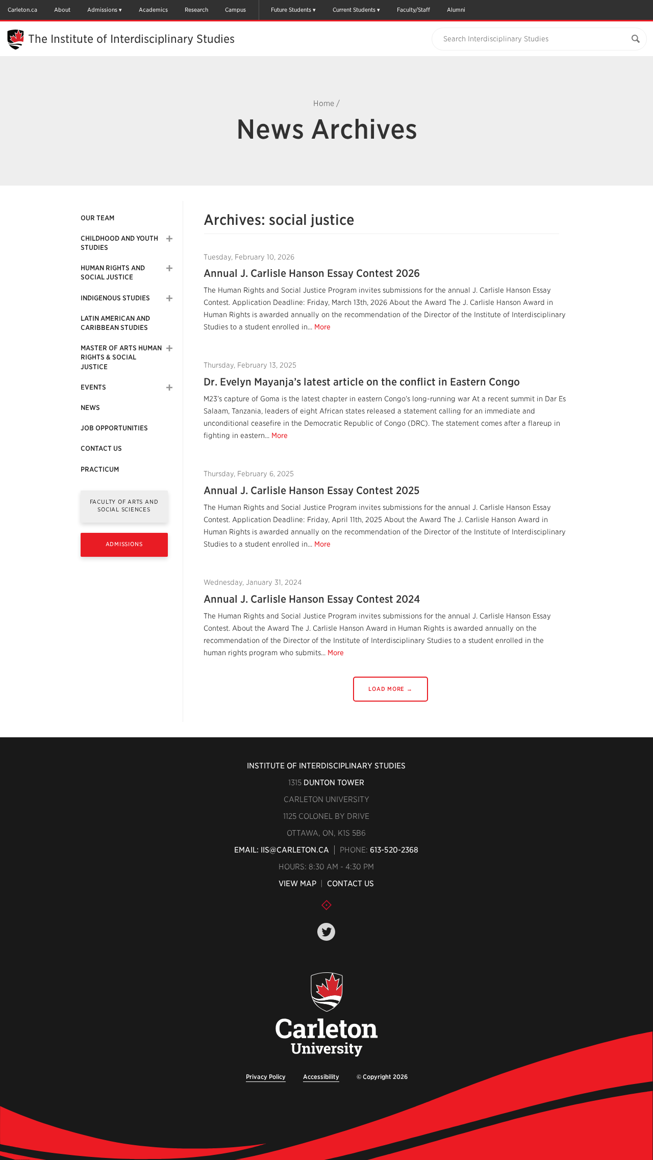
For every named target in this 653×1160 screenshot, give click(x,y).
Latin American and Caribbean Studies (115, 323)
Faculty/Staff (413, 9)
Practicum (100, 469)
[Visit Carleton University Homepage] (326, 1015)
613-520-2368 (394, 850)
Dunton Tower (334, 782)
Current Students (354, 9)
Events (93, 387)
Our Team (97, 218)
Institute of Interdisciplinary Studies (326, 765)
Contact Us (101, 448)
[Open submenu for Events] (169, 387)
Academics (153, 9)
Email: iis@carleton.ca (281, 850)
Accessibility (321, 1076)
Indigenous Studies (115, 298)
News (90, 407)
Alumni (456, 9)
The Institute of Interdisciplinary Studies (131, 38)
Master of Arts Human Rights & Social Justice (121, 357)
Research (196, 9)
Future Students (291, 9)
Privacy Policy (266, 1076)
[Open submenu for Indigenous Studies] (169, 298)
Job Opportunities (114, 428)
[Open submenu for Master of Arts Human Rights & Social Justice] (169, 348)
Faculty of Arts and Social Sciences (124, 505)
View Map (297, 883)
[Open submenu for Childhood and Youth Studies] (169, 239)
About (62, 9)
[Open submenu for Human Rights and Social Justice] (169, 268)
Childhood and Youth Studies (119, 243)
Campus (235, 9)
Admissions (102, 9)
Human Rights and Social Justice (113, 272)
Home (323, 103)
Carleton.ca (22, 9)
